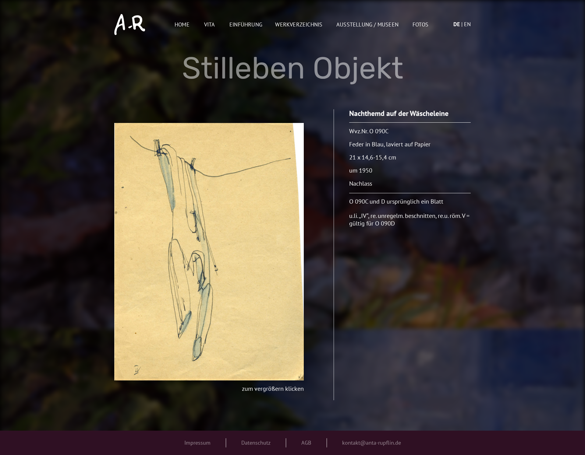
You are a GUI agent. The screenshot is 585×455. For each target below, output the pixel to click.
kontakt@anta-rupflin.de (371, 442)
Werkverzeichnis (298, 25)
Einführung (245, 25)
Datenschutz (256, 442)
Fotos (420, 25)
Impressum (197, 442)
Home (182, 25)
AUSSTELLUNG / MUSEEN (367, 25)
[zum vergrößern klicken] (209, 251)
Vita (209, 25)
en (467, 24)
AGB (306, 442)
